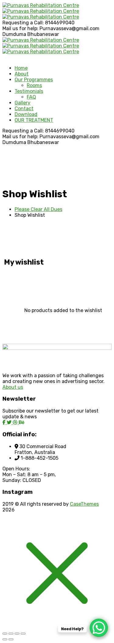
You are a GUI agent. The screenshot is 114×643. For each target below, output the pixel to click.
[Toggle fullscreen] (11, 633)
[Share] (17, 633)
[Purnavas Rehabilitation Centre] (40, 5)
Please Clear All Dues (38, 209)
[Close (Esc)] (23, 633)
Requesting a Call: (23, 23)
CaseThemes (84, 504)
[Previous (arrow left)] (4, 639)
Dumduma (14, 34)
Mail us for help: (20, 28)
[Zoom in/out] (4, 633)
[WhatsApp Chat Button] (99, 628)
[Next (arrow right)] (11, 639)
